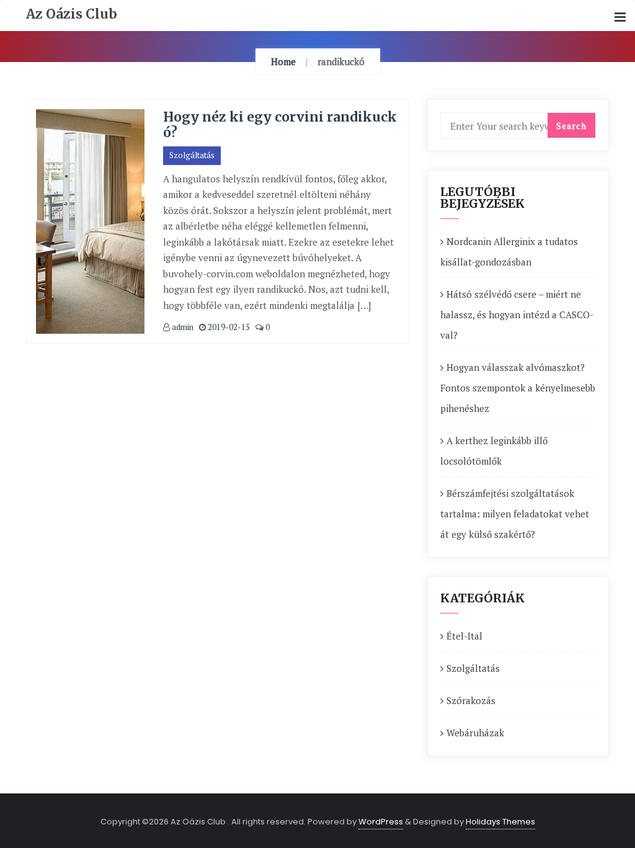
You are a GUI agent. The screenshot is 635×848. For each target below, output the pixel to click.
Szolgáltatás (192, 155)
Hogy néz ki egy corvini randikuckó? (280, 125)
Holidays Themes (500, 822)
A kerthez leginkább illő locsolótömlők (494, 450)
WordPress (380, 822)
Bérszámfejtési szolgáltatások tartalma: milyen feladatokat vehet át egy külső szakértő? (514, 513)
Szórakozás (470, 700)
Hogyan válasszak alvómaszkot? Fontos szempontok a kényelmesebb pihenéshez (517, 387)
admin (181, 327)
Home (283, 61)
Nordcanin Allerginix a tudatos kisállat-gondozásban (509, 251)
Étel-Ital (464, 636)
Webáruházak (475, 732)
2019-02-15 (228, 327)
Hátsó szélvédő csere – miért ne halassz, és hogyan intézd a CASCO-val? (516, 314)
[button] (620, 18)
